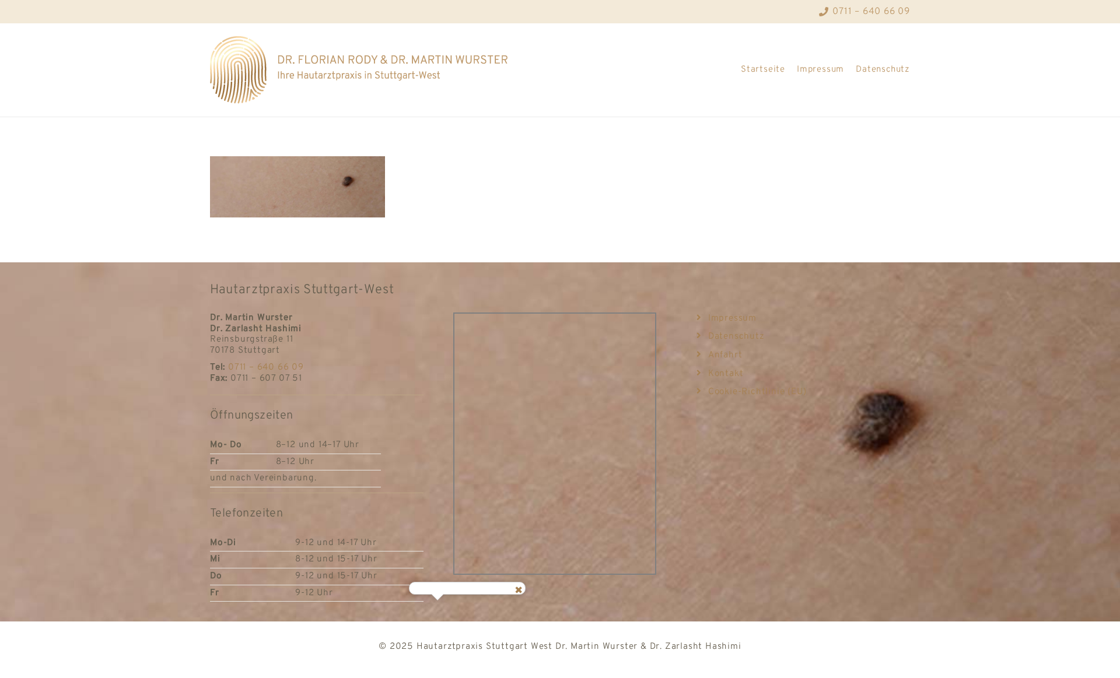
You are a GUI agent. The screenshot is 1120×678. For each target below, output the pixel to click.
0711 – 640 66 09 (266, 367)
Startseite (763, 69)
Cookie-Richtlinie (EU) (757, 392)
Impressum (820, 69)
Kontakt (725, 374)
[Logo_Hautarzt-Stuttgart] (359, 70)
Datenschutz (883, 69)
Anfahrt (725, 355)
